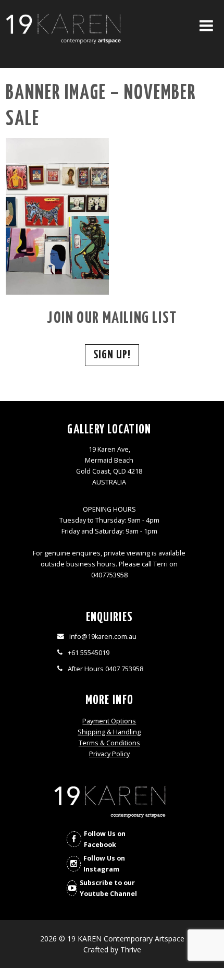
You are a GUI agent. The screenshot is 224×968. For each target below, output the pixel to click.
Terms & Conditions (109, 743)
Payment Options (109, 721)
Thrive (130, 949)
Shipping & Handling (109, 732)
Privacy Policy (109, 753)
